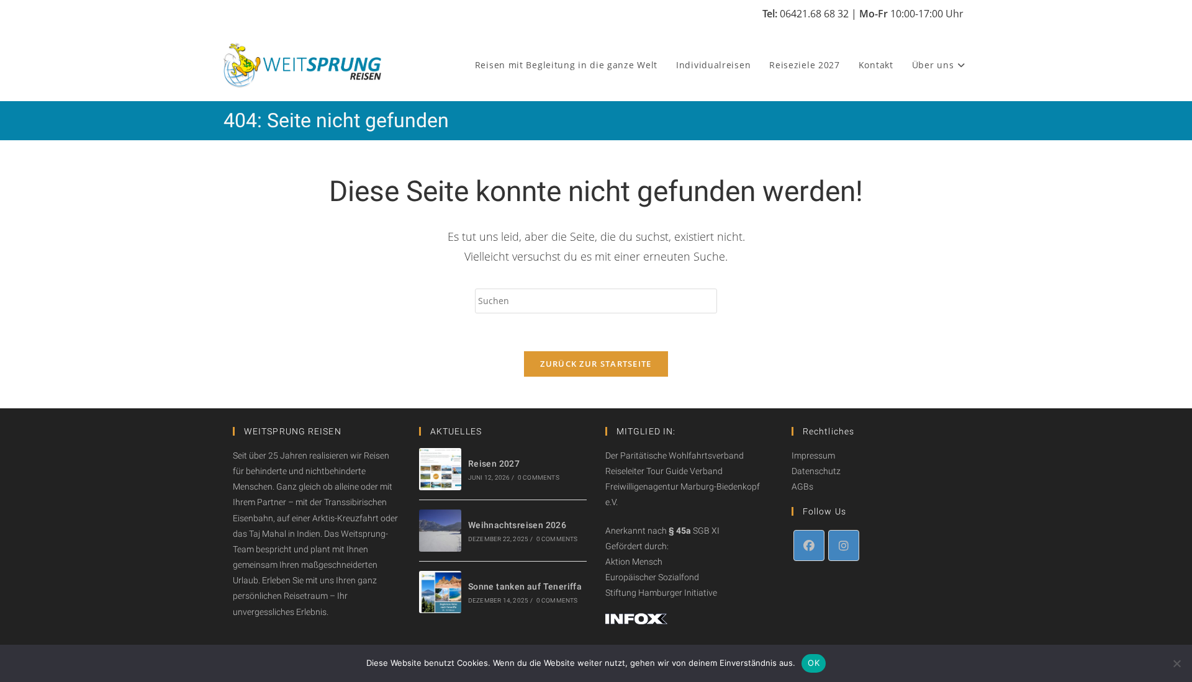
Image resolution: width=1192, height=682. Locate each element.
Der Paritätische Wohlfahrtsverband (674, 455)
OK (814, 663)
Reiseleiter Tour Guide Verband (664, 471)
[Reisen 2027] (440, 469)
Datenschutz (816, 471)
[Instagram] (843, 545)
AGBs (802, 486)
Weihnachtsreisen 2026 (517, 525)
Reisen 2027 (494, 464)
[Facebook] (808, 545)
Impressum (813, 455)
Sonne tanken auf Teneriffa (525, 586)
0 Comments (538, 477)
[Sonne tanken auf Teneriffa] (440, 592)
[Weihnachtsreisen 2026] (440, 530)
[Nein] (1176, 663)
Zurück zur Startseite (595, 363)
